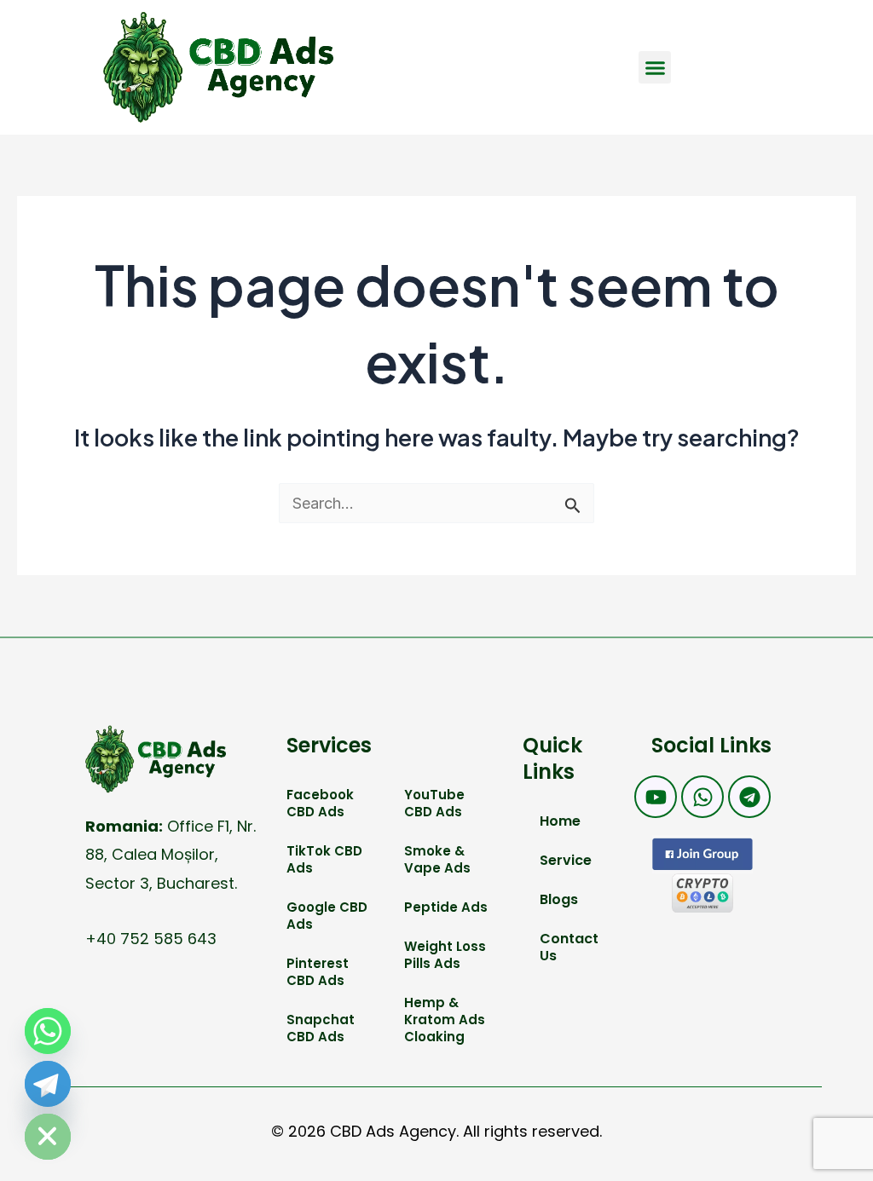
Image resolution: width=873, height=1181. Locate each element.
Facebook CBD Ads (320, 803)
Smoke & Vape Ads (437, 859)
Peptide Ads (446, 907)
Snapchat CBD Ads (320, 1028)
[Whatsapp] (48, 1031)
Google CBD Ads (326, 915)
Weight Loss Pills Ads (445, 954)
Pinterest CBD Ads (317, 971)
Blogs (559, 899)
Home (560, 821)
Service (566, 860)
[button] (655, 67)
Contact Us (569, 947)
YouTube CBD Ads (434, 803)
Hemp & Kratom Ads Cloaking (444, 1020)
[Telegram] (48, 1084)
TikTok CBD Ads (324, 859)
